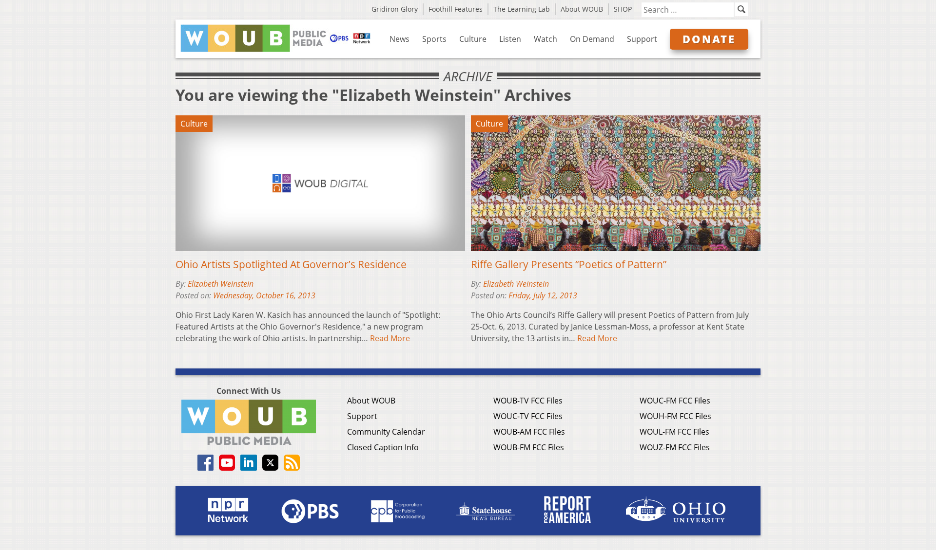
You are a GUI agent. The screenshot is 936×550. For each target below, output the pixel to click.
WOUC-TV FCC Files (528, 416)
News (400, 39)
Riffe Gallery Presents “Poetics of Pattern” (568, 264)
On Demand (592, 39)
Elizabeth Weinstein (221, 283)
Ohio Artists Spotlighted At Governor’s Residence (291, 264)
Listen (510, 39)
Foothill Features (456, 9)
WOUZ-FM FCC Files (675, 447)
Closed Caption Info (383, 447)
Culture (473, 39)
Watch (545, 39)
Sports (434, 39)
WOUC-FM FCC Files (675, 400)
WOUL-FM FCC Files (674, 431)
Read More (390, 338)
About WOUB (582, 9)
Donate (709, 39)
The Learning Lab (521, 9)
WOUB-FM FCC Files (528, 447)
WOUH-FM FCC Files (675, 416)
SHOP (623, 9)
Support (642, 39)
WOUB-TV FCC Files (528, 400)
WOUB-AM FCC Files (529, 431)
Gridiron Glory (394, 9)
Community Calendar (386, 431)
